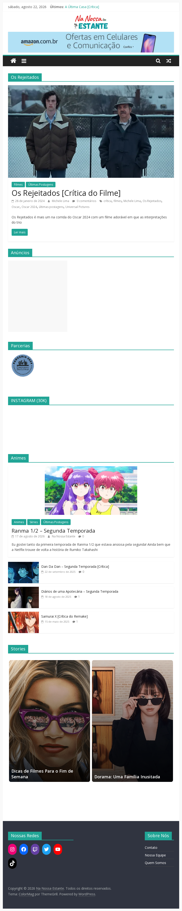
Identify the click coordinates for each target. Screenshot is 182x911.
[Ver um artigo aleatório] (169, 61)
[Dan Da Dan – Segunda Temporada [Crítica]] (23, 564)
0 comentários (86, 201)
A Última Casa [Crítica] (82, 7)
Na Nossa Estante (64, 536)
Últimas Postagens (40, 185)
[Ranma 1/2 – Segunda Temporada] (91, 468)
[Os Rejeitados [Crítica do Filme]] (91, 88)
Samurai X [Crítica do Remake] (64, 616)
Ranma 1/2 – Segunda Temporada (53, 530)
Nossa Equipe (155, 855)
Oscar (16, 207)
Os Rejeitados (152, 201)
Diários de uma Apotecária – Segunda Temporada (79, 591)
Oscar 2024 (29, 207)
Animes (19, 522)
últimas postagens (51, 207)
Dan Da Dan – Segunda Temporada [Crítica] (75, 566)
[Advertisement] (37, 296)
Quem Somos (155, 862)
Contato (151, 847)
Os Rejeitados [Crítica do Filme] (66, 193)
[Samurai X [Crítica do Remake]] (23, 614)
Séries (34, 522)
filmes (118, 201)
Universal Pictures (77, 207)
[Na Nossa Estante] (13, 61)
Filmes (18, 185)
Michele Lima (61, 201)
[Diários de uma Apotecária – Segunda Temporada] (23, 589)
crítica (108, 201)
